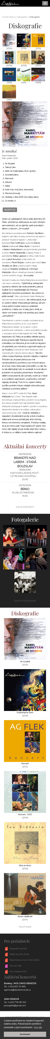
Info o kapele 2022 (18, 971)
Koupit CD (9, 210)
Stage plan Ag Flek (18, 948)
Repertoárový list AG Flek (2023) (24, 960)
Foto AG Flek (15, 966)
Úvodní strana (8, 17)
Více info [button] (38, 1027)
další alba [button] (25, 926)
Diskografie (22, 17)
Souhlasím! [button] (25, 1034)
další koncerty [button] (25, 507)
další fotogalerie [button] (25, 601)
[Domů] (10, 3)
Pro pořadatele (17, 941)
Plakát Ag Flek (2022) (19, 954)
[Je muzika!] (25, 124)
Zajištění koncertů (20, 977)
